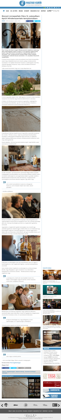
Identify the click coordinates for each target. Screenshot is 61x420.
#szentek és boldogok (30, 371)
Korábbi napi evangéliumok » (54, 345)
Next (59, 405)
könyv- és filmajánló (48, 353)
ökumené (54, 357)
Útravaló (51, 352)
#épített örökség (20, 371)
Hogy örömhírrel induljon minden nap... (51, 334)
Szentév (55, 352)
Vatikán (53, 350)
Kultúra (51, 411)
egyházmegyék (53, 360)
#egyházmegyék (11, 371)
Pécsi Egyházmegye (15, 362)
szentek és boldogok (48, 358)
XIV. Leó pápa (13, 11)
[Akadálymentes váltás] (44, 7)
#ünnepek (4, 373)
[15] (21, 48)
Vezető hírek (47, 268)
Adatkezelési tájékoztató (38, 418)
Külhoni (21, 11)
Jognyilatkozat (31, 418)
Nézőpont (43, 11)
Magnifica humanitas (48, 361)
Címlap (10, 411)
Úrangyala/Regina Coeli (49, 363)
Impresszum (21, 418)
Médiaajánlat (26, 418)
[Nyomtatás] (27, 368)
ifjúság (45, 357)
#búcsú (4, 371)
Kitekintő (26, 11)
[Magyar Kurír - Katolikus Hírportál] (30, 5)
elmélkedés (46, 352)
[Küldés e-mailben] (20, 368)
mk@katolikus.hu (40, 417)
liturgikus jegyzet (48, 350)
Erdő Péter (57, 363)
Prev (2, 405)
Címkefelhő (46, 348)
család (49, 357)
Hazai (7, 11)
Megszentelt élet (35, 11)
